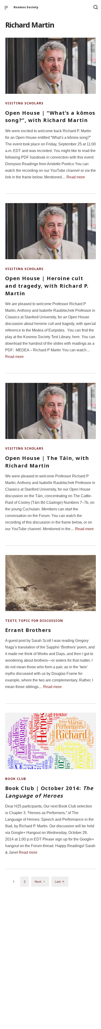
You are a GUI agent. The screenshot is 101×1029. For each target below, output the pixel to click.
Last (58, 881)
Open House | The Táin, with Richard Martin (47, 461)
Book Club (15, 778)
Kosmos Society (26, 7)
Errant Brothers (28, 629)
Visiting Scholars (24, 103)
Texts (11, 620)
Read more (75, 177)
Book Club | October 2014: (49, 791)
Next (38, 881)
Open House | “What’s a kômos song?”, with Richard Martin (50, 116)
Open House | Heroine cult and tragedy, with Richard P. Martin (47, 286)
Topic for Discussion (40, 620)
